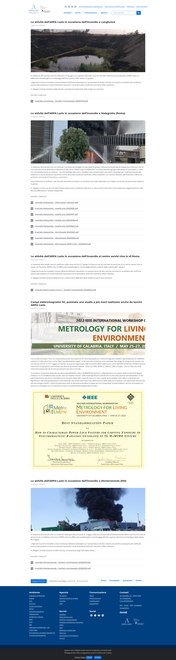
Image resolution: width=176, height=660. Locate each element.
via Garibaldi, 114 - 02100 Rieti (130, 596)
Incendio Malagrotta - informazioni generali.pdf (56, 202)
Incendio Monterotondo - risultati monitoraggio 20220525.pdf (63, 568)
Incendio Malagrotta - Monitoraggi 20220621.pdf (57, 232)
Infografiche (94, 604)
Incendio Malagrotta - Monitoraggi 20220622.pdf (57, 238)
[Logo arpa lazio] (33, 9)
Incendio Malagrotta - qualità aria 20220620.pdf (56, 226)
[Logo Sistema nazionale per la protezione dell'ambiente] (45, 9)
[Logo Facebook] (65, 6)
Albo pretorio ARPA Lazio (115, 7)
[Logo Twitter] (69, 6)
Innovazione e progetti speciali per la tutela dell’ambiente (42, 634)
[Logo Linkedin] (75, 6)
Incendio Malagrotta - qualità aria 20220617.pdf (56, 214)
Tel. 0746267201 (125, 598)
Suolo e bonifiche (35, 606)
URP (61, 604)
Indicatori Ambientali (37, 596)
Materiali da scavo (66, 617)
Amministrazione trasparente (91, 7)
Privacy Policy (80, 657)
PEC (121, 605)
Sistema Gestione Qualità (68, 598)
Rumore (32, 604)
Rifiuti (31, 609)
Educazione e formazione (68, 636)
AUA (30, 622)
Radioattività (33, 614)
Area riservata (141, 7)
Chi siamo (63, 596)
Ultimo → (140, 581)
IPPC (31, 619)
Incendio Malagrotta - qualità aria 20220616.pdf (56, 208)
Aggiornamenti (95, 598)
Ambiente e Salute (36, 617)
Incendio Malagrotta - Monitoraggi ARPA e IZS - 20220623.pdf (63, 244)
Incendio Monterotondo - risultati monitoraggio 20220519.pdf (62, 562)
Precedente (114, 581)
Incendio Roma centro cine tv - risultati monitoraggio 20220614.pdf (65, 290)
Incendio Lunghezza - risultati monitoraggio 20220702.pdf (61, 101)
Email (126, 605)
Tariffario (62, 614)
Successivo (127, 581)
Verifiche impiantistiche (68, 620)
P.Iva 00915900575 (126, 601)
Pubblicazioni (95, 601)
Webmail (130, 7)
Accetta (98, 657)
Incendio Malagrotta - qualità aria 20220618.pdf (56, 220)
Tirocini (62, 638)
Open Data (33, 630)
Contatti (62, 601)
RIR (30, 625)
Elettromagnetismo (36, 611)
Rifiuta (90, 657)
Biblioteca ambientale (67, 630)
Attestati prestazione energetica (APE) (71, 623)
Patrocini (62, 633)
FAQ (61, 628)
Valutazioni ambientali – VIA (39, 627)
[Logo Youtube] (72, 6)
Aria (30, 601)
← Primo (102, 581)
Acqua (31, 598)
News (92, 596)
